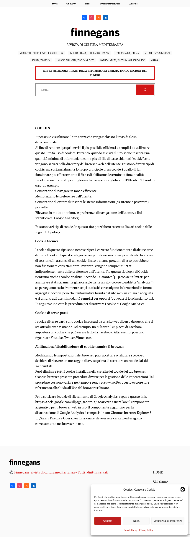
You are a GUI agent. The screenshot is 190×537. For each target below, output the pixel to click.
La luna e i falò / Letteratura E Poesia (89, 53)
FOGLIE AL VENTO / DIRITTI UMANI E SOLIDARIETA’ (122, 60)
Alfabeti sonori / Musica (157, 53)
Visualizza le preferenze (167, 520)
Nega (136, 520)
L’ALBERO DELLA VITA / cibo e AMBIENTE (75, 60)
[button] (182, 489)
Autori (154, 60)
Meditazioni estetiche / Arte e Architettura (41, 53)
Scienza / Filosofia (41, 60)
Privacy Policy (146, 530)
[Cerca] (145, 90)
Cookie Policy (130, 530)
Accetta (107, 520)
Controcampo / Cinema (127, 53)
